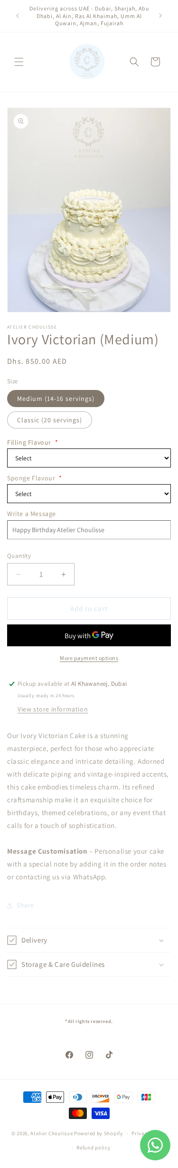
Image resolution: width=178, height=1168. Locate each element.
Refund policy (93, 1147)
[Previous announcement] (17, 15)
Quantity (19, 556)
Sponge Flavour (34, 478)
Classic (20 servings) (49, 420)
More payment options (89, 658)
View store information (53, 709)
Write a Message (31, 513)
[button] (19, 61)
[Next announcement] (160, 15)
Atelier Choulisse (51, 1133)
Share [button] (25, 905)
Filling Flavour (32, 442)
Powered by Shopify (98, 1133)
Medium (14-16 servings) (55, 398)
